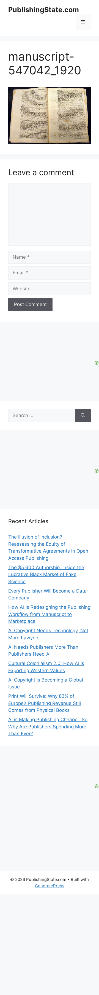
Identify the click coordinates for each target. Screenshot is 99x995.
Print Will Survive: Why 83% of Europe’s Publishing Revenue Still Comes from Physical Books (44, 703)
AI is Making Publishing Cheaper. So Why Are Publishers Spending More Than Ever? (47, 726)
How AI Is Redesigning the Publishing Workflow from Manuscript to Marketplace (49, 614)
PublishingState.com (43, 10)
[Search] (83, 415)
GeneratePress (49, 885)
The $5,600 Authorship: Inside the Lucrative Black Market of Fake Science (46, 574)
